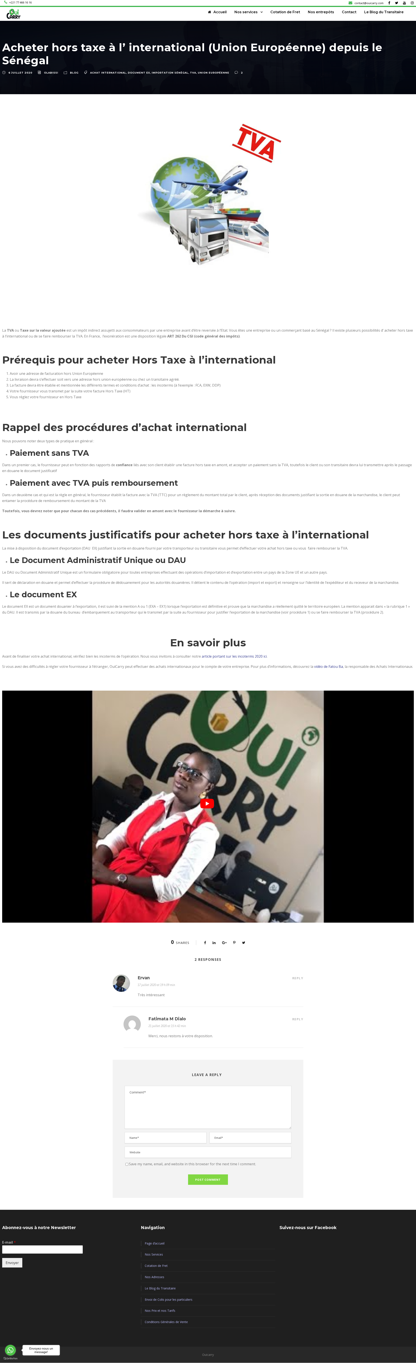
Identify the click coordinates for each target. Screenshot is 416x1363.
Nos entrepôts (321, 12)
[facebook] (389, 2)
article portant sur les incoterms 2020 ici (234, 656)
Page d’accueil (154, 1243)
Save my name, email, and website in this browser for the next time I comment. (192, 1164)
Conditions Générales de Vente (166, 1322)
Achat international (108, 72)
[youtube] (404, 2)
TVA (193, 72)
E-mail (9, 1242)
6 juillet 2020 (20, 72)
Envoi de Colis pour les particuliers (168, 1299)
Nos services (246, 12)
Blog (74, 72)
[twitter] (396, 2)
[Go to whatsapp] (10, 1350)
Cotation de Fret (285, 12)
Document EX (139, 72)
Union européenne (213, 72)
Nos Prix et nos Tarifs (160, 1311)
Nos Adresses (154, 1277)
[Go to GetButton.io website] (10, 1358)
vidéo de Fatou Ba (328, 666)
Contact (349, 12)
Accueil (220, 12)
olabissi (51, 72)
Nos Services (154, 1254)
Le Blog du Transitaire (384, 12)
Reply (298, 978)
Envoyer (12, 1262)
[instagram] (412, 2)
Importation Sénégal (170, 72)
